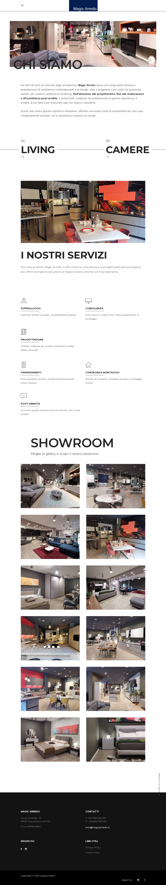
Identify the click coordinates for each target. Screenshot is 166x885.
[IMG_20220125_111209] (50, 739)
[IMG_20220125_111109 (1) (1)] (115, 739)
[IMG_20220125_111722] (50, 689)
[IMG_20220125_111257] (50, 587)
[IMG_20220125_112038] (115, 537)
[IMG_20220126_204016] (50, 537)
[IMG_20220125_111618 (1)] (115, 689)
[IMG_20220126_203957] (115, 587)
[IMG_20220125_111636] (115, 638)
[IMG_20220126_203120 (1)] (115, 486)
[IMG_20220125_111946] (50, 638)
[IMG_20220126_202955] (50, 486)
